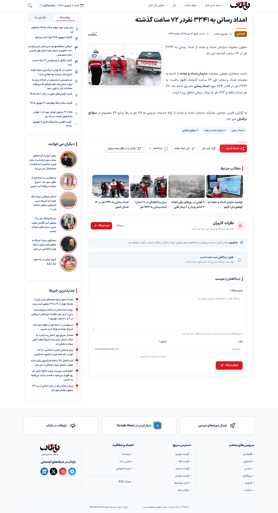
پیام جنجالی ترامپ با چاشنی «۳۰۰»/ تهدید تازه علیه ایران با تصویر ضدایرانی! (53, 352)
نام (240, 341)
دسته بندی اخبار (213, 5)
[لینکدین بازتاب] (44, 471)
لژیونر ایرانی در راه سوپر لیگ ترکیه (44, 262)
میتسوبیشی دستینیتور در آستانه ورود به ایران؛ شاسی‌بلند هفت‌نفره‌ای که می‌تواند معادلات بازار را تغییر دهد (52, 84)
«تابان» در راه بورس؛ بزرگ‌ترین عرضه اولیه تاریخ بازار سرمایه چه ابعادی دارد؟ (51, 72)
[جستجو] (30, 6)
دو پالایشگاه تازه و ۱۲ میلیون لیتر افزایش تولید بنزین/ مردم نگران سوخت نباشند (43, 225)
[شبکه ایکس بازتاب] (53, 471)
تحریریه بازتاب (221, 34)
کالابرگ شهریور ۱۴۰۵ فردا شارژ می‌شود (53, 37)
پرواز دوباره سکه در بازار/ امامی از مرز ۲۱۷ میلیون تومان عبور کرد (52, 388)
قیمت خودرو (182, 454)
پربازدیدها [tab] (65, 17)
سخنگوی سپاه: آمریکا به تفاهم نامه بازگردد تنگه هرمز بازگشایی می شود (44, 245)
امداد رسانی (237, 130)
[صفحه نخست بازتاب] (50, 448)
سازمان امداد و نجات (214, 130)
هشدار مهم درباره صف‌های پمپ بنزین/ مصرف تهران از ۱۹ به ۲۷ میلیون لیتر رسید (53, 302)
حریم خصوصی (123, 468)
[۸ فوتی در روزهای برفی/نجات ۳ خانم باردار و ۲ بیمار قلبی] (186, 186)
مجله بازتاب (190, 5)
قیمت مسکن (182, 468)
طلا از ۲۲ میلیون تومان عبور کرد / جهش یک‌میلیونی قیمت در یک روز (52, 114)
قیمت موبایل (182, 476)
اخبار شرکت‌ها (181, 483)
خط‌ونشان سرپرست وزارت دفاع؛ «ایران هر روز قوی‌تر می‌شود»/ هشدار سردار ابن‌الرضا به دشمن (52, 375)
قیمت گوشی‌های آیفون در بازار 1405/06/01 (51, 94)
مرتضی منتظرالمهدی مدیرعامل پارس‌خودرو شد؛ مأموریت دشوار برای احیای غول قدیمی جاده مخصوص (50, 51)
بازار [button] (174, 5)
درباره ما (127, 454)
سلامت (248, 490)
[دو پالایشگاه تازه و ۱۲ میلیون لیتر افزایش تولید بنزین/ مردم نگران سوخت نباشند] (68, 224)
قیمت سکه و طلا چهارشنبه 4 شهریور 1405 (51, 103)
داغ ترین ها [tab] (40, 17)
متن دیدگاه (236, 290)
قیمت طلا (184, 461)
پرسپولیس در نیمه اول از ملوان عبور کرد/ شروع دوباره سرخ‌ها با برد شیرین (43, 182)
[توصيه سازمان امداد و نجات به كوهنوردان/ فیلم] (224, 186)
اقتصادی (247, 454)
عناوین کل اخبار (156, 5)
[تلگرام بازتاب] (72, 471)
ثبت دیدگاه (103, 226)
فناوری (248, 483)
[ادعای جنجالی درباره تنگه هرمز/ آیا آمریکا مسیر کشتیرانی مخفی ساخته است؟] (68, 202)
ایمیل (162, 341)
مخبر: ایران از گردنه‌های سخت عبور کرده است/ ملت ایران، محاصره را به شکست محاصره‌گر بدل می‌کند (42, 162)
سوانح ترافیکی (189, 130)
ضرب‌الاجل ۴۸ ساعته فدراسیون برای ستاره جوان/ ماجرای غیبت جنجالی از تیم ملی (52, 363)
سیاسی (248, 468)
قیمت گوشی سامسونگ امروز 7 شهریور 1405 (52, 124)
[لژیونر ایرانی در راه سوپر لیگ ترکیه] (68, 263)
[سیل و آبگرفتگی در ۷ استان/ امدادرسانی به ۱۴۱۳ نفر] (148, 186)
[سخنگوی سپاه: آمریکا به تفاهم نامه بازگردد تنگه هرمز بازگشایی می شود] (68, 244)
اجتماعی (247, 461)
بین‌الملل (247, 476)
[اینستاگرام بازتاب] (63, 471)
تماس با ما (125, 461)
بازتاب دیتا (183, 490)
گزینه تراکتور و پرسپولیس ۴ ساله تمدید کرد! (52, 63)
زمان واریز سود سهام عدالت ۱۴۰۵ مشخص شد (52, 30)
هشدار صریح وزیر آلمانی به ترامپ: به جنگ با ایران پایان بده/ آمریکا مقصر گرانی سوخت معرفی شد (53, 339)
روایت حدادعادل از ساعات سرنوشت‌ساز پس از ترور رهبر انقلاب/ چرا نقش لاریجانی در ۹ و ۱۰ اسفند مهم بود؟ (52, 314)
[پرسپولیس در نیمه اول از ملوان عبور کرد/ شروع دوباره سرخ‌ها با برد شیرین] (68, 181)
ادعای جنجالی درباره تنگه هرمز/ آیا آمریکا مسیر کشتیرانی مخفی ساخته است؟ (43, 203)
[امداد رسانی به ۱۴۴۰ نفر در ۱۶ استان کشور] (110, 186)
